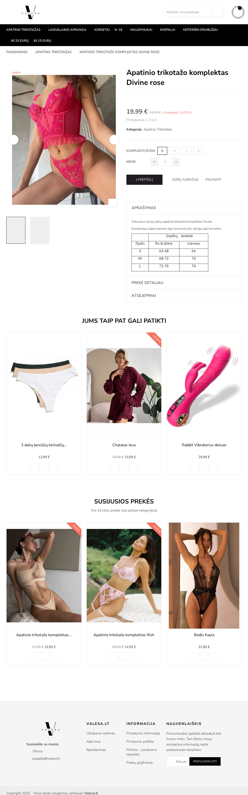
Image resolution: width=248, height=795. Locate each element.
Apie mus (93, 741)
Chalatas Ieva (44, 445)
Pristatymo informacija (143, 733)
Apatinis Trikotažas (158, 129)
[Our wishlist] (53, 466)
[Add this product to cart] (34, 466)
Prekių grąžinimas (139, 762)
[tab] (184, 208)
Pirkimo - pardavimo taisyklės (141, 752)
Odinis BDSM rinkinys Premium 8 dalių (204, 447)
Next (114, 140)
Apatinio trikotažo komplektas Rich (44, 635)
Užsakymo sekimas (100, 733)
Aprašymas (144, 208)
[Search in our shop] (217, 12)
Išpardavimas (96, 749)
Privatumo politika (140, 741)
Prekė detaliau (147, 282)
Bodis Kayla (124, 635)
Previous (13, 140)
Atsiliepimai (144, 295)
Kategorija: (134, 129)
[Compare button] (44, 466)
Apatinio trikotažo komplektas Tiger (204, 635)
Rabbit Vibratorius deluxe (124, 445)
